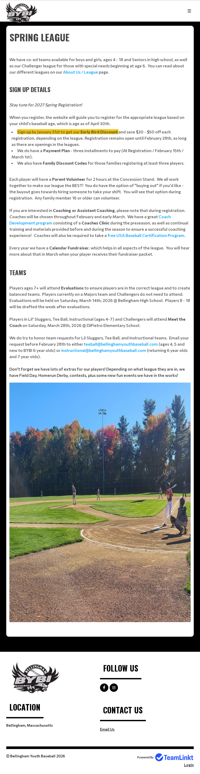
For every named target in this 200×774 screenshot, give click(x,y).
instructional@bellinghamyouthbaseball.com (103, 350)
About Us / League (80, 71)
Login (189, 765)
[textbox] (100, 52)
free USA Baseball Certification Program (146, 235)
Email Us (107, 729)
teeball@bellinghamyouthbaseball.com (121, 343)
